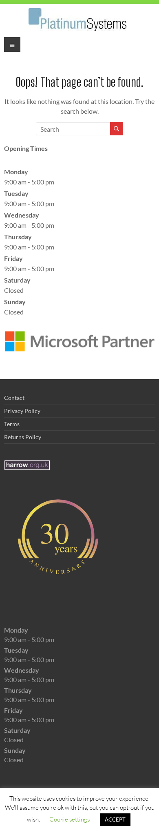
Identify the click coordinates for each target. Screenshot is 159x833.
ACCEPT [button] (115, 819)
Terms (12, 423)
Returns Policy (22, 436)
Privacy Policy (22, 410)
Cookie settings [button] (69, 819)
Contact (14, 397)
